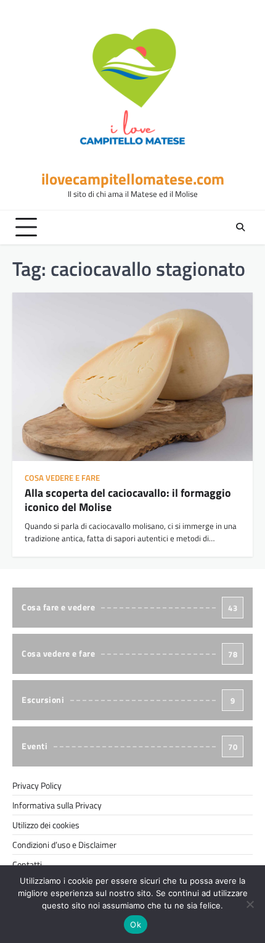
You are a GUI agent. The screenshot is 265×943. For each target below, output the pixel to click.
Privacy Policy (37, 785)
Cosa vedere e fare (62, 478)
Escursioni (128, 699)
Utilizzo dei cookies (46, 824)
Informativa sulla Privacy (57, 805)
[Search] (240, 227)
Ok (135, 924)
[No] (249, 904)
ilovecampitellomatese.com (132, 179)
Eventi (129, 745)
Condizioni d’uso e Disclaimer (64, 844)
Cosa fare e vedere (129, 606)
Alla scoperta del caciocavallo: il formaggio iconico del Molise (128, 499)
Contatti (27, 864)
